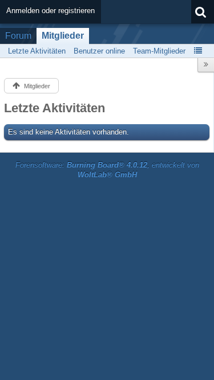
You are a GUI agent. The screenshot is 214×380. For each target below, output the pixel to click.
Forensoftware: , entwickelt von (107, 170)
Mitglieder (63, 35)
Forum (18, 35)
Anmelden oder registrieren (50, 10)
